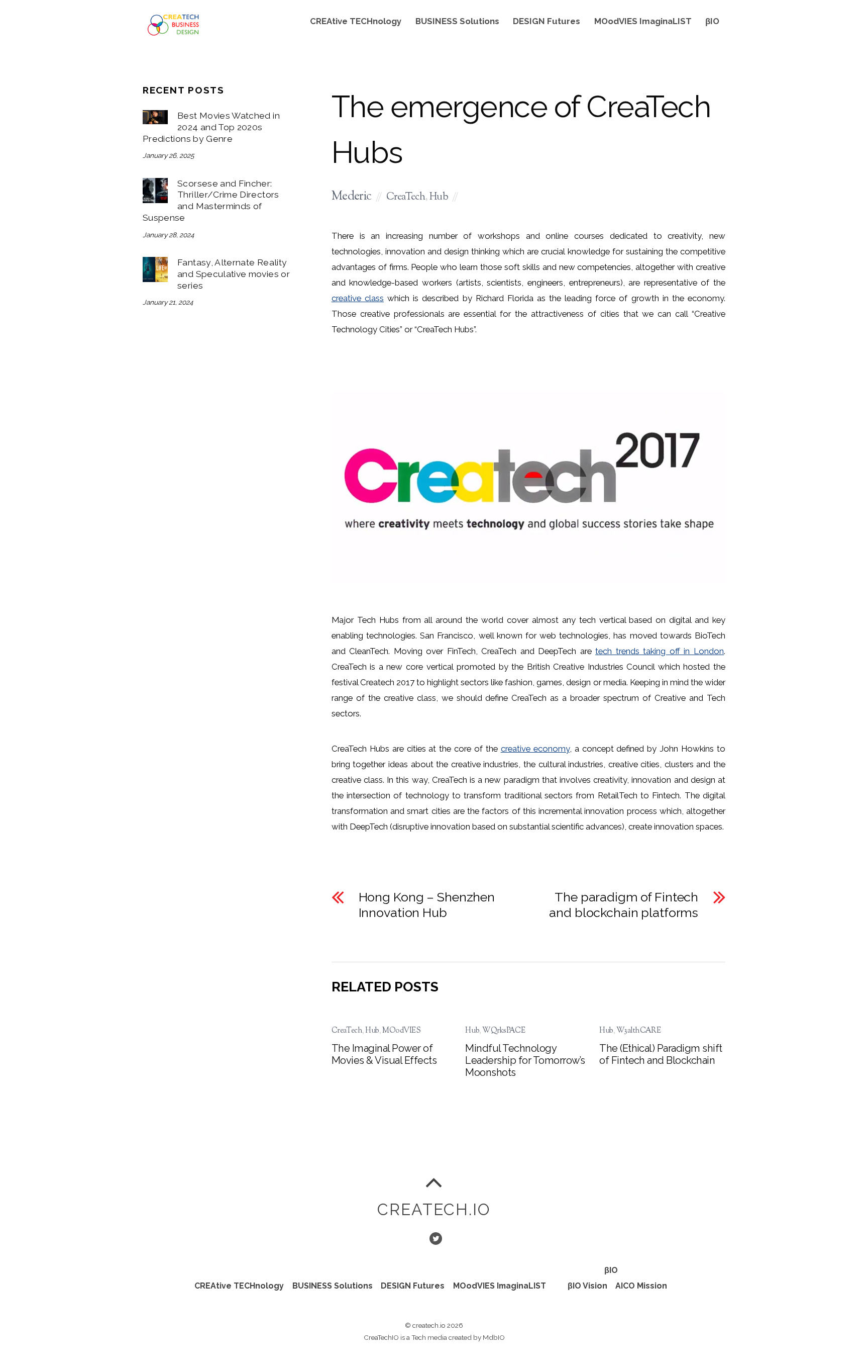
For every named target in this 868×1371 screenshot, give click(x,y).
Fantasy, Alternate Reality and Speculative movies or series (233, 274)
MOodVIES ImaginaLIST (643, 21)
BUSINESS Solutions (457, 21)
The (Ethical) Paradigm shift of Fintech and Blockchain (660, 1054)
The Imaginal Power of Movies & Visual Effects (384, 1054)
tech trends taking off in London (659, 651)
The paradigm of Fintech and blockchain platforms (623, 904)
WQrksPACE (503, 1030)
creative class (358, 298)
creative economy (535, 749)
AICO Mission (641, 1286)
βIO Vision (587, 1286)
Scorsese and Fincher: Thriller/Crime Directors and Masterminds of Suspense (211, 200)
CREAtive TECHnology (355, 21)
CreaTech (405, 197)
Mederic (352, 197)
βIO (712, 21)
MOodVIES (401, 1030)
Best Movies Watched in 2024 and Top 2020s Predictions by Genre (211, 127)
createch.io (429, 1325)
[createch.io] (173, 34)
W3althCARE (638, 1030)
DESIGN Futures (546, 21)
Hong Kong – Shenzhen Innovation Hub (427, 904)
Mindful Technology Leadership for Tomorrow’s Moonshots (525, 1060)
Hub (438, 197)
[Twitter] (435, 1238)
